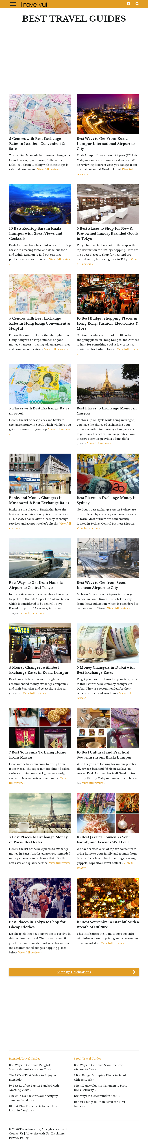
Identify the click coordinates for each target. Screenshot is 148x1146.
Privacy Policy (19, 1138)
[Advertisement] (74, 55)
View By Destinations (74, 972)
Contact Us (16, 1133)
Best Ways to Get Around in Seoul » (97, 1096)
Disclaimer (58, 1133)
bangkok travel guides (24, 1058)
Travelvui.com (29, 1129)
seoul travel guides (87, 1058)
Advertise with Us (37, 1133)
